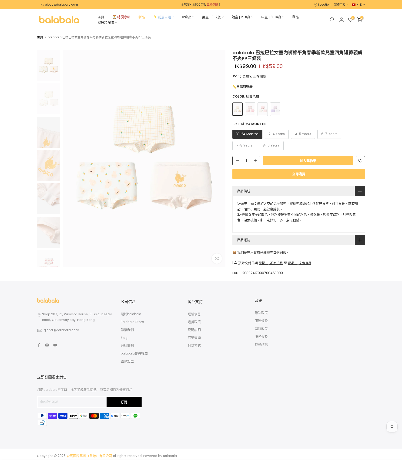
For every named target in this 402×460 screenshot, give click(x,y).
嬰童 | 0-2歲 (211, 17)
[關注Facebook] (39, 345)
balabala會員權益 (134, 353)
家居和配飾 (106, 22)
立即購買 (298, 174)
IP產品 (186, 17)
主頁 (101, 17)
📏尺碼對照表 (242, 86)
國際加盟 (127, 361)
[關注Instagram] (47, 345)
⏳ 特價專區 (121, 17)
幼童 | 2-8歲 (241, 17)
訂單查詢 (194, 337)
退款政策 (261, 344)
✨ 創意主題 (162, 17)
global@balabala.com (61, 5)
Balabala (170, 455)
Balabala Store (132, 322)
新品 (141, 17)
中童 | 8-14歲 (271, 17)
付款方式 (194, 345)
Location (324, 5)
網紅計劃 (127, 345)
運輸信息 (194, 314)
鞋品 (295, 17)
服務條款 (261, 320)
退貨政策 (194, 322)
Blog (124, 337)
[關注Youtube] (55, 345)
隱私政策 (261, 312)
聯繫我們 (127, 329)
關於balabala (131, 314)
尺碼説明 (194, 329)
